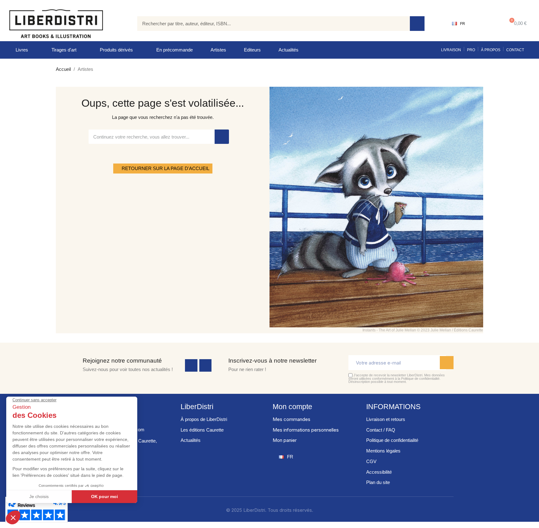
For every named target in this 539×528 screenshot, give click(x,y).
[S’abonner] (447, 362)
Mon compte (292, 407)
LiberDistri (197, 407)
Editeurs (252, 49)
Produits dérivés (116, 49)
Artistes (218, 49)
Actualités (289, 49)
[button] (516, 23)
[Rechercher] (417, 23)
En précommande (174, 49)
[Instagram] (205, 365)
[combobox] (269, 23)
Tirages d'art (63, 49)
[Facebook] (191, 365)
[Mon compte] (484, 23)
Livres (22, 49)
